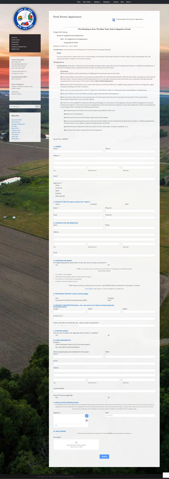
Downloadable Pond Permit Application (129, 19)
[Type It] (86, 420)
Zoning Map (15, 42)
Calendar (115, 2)
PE (108, 397)
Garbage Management (18, 124)
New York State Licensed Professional (67, 347)
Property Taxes (16, 130)
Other (127, 204)
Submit (104, 456)
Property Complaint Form (19, 47)
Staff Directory (16, 132)
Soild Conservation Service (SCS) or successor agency (72, 344)
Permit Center (16, 40)
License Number (58, 388)
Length (56, 309)
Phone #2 (108, 215)
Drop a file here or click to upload (76, 445)
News (122, 2)
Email (55, 176)
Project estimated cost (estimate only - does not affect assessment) (76, 323)
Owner (57, 185)
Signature (57, 413)
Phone (108, 149)
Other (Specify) (60, 196)
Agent (57, 190)
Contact (128, 2)
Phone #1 (108, 208)
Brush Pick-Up (16, 122)
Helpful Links (15, 49)
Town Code (15, 136)
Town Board (15, 134)
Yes (56, 265)
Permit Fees (15, 44)
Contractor (58, 188)
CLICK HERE (88, 289)
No (108, 265)
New (56, 298)
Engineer (58, 193)
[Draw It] (86, 416)
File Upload (57, 437)
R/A (56, 397)
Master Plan (15, 128)
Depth (125, 309)
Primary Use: (58, 316)
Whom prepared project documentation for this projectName (71, 353)
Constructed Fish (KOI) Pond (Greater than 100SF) (71, 300)
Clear (56, 425)
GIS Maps (14, 126)
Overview (14, 37)
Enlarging (110, 298)
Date (106, 413)
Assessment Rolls (17, 120)
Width (90, 309)
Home (78, 2)
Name (55, 149)
